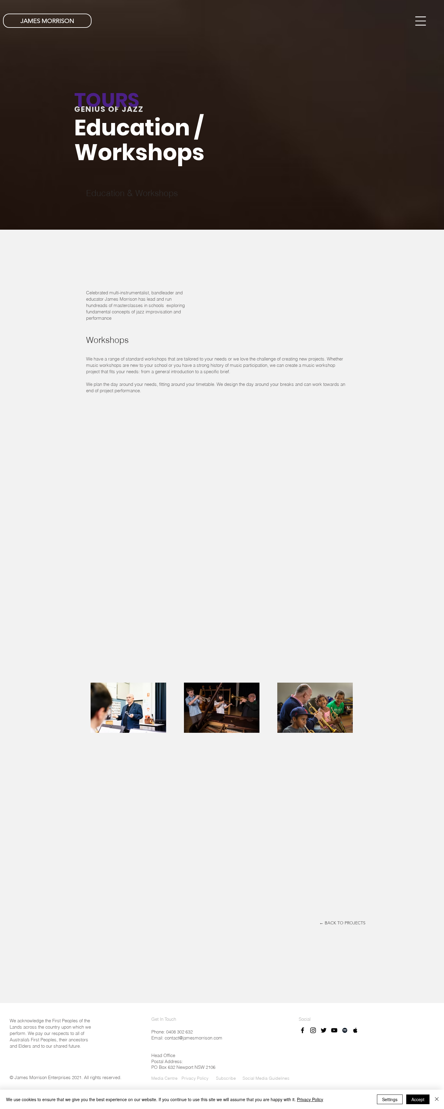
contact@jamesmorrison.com (193, 1038)
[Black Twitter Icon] (323, 1030)
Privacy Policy (195, 1078)
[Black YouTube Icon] (334, 1030)
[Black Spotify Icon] (345, 1030)
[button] (420, 21)
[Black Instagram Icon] (313, 1030)
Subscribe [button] (225, 1078)
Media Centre (164, 1078)
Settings (389, 1099)
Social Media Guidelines (266, 1078)
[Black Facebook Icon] (302, 1030)
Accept (417, 1099)
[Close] (436, 1099)
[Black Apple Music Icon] (355, 1030)
